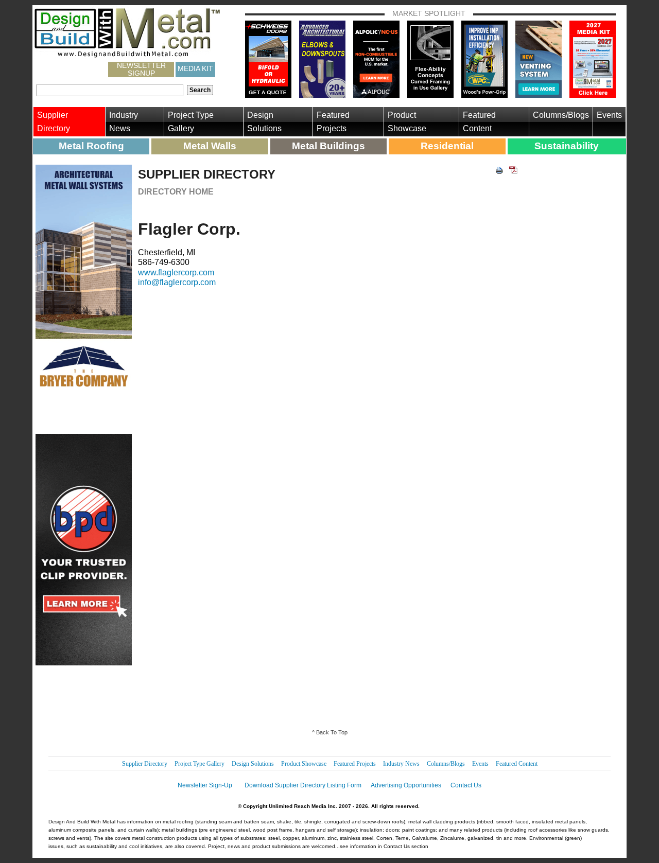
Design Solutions (264, 122)
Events (609, 115)
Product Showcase (407, 122)
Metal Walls (209, 145)
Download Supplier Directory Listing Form (303, 785)
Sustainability (566, 145)
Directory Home (176, 191)
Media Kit (195, 68)
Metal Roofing (91, 145)
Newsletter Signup (141, 69)
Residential (447, 145)
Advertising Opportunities (406, 785)
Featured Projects (333, 122)
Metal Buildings (328, 145)
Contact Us (465, 785)
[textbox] (110, 90)
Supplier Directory (53, 122)
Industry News (123, 122)
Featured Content (479, 122)
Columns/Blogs (561, 115)
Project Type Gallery (191, 122)
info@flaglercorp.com (177, 282)
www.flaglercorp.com (176, 272)
